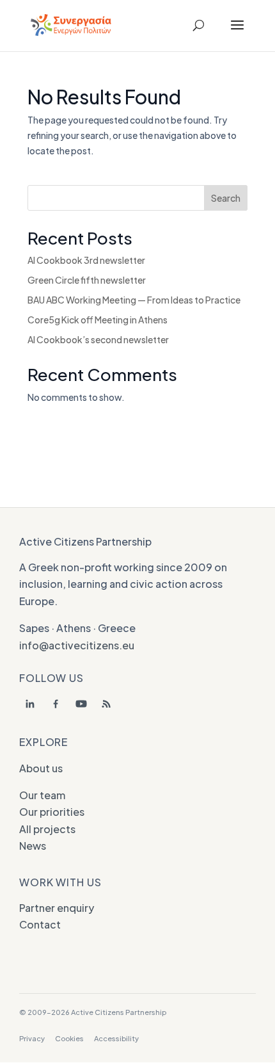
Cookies (69, 1038)
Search (225, 198)
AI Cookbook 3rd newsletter (86, 260)
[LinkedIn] (30, 704)
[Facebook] (56, 704)
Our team (42, 795)
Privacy (32, 1038)
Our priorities (51, 811)
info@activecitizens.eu (76, 645)
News (32, 845)
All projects (47, 829)
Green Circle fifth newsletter (87, 280)
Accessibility (116, 1038)
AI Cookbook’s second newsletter (98, 339)
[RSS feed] (107, 704)
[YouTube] (81, 704)
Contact (40, 924)
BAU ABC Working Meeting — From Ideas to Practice (134, 299)
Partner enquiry (56, 907)
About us (41, 768)
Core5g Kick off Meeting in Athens (98, 319)
